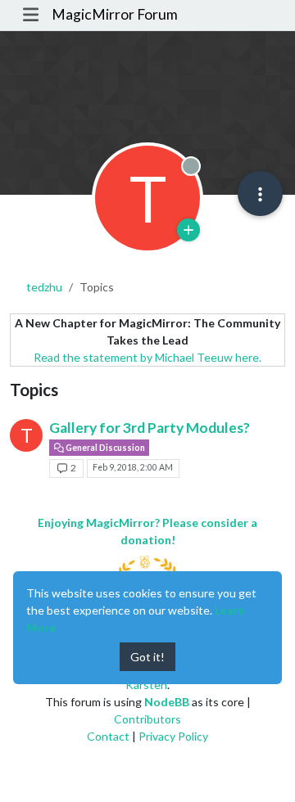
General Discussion (104, 448)
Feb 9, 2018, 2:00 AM (133, 467)
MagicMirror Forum (115, 14)
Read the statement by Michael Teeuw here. (147, 357)
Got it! (147, 657)
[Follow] (188, 230)
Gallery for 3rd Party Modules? (149, 427)
